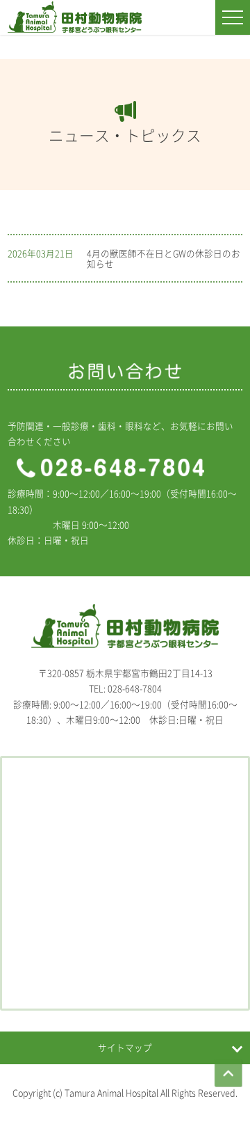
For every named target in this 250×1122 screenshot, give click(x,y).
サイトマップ (125, 1047)
